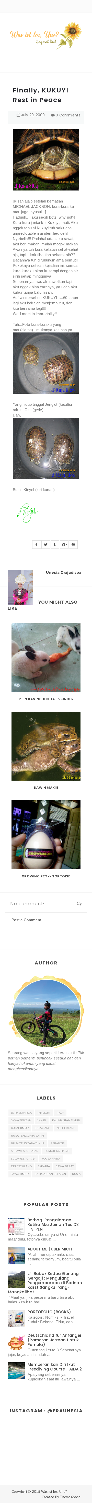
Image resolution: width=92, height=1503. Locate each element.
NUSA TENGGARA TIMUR (27, 1143)
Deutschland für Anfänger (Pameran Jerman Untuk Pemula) (55, 1340)
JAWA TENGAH (21, 1120)
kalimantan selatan (50, 1174)
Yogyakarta (50, 1158)
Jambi (41, 1120)
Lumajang (42, 1128)
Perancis (57, 1143)
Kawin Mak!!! (46, 788)
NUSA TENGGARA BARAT (27, 1135)
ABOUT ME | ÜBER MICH (50, 1249)
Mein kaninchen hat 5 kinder (46, 699)
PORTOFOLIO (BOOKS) (49, 1312)
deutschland (21, 1166)
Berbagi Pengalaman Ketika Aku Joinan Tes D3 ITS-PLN (53, 1224)
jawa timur (20, 1174)
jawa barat (65, 1166)
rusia (76, 1174)
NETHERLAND (66, 1128)
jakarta (44, 1166)
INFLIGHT (44, 1112)
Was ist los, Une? (54, 1491)
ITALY (60, 1112)
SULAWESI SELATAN (25, 1151)
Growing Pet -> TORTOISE (46, 876)
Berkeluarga (21, 1112)
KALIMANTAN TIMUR (66, 1120)
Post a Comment (26, 920)
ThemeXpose (70, 1497)
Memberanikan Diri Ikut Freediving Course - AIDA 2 (55, 1367)
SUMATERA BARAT (57, 1151)
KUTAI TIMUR (20, 1128)
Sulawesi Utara (23, 1158)
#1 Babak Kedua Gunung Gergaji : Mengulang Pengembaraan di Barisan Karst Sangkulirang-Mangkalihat (45, 1283)
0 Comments (68, 115)
